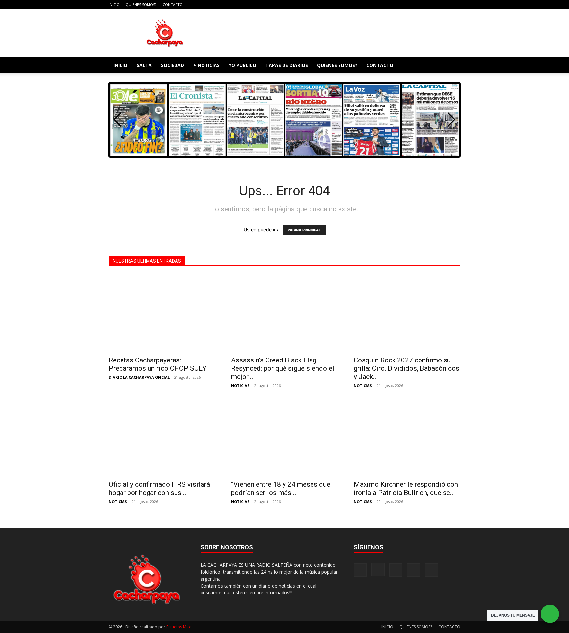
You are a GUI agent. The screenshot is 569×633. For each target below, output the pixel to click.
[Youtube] (455, 4)
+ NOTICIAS (206, 65)
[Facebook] (412, 4)
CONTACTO (173, 4)
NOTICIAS (240, 385)
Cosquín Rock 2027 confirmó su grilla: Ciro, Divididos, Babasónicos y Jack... (406, 368)
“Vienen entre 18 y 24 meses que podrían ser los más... (280, 488)
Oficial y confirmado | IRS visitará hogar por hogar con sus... (159, 488)
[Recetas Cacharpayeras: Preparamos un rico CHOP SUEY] (162, 313)
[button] (452, 66)
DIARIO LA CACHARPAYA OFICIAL (139, 377)
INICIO (114, 4)
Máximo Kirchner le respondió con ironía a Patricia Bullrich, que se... (406, 488)
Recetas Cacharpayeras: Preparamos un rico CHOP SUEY (157, 364)
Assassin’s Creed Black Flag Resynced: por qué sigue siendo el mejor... (282, 368)
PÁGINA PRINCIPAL (304, 230)
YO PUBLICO (242, 65)
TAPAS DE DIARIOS (286, 65)
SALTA (144, 65)
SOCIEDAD (172, 65)
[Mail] (434, 4)
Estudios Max (178, 627)
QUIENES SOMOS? (141, 4)
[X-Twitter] (444, 4)
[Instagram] (423, 4)
